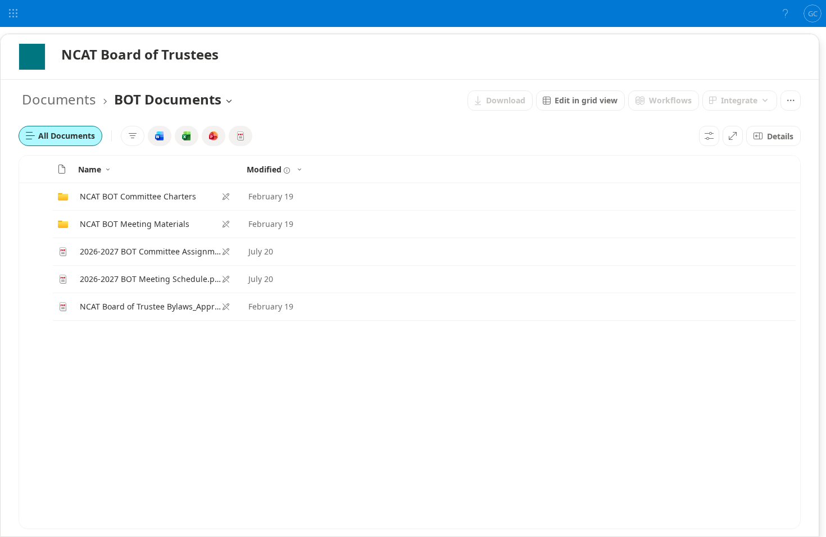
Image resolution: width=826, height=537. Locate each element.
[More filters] (132, 136)
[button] (62, 169)
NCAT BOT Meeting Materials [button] (134, 224)
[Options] (709, 136)
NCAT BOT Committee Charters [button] (138, 196)
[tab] (60, 136)
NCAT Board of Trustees (140, 54)
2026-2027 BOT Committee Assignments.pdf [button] (150, 251)
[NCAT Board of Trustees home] (32, 56)
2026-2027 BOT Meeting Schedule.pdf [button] (150, 279)
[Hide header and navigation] (733, 136)
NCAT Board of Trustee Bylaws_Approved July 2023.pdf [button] (150, 306)
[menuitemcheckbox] (159, 136)
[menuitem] (500, 100)
